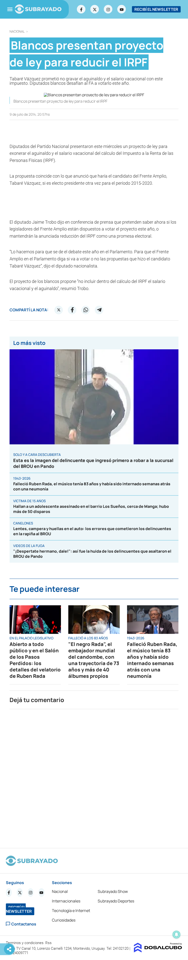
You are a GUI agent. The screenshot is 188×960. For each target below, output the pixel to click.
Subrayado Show (113, 891)
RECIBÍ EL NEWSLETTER (156, 9)
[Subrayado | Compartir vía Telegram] (99, 310)
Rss (49, 943)
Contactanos (23, 924)
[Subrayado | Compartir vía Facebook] (72, 310)
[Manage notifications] (176, 934)
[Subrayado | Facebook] (81, 9)
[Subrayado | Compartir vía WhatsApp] (86, 310)
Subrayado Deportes (116, 901)
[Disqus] (94, 776)
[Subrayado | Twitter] (95, 9)
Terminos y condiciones (25, 943)
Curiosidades (63, 920)
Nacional (17, 31)
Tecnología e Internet (71, 910)
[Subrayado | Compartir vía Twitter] (59, 310)
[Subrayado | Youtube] (122, 9)
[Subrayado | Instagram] (108, 9)
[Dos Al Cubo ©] (158, 951)
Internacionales (66, 901)
